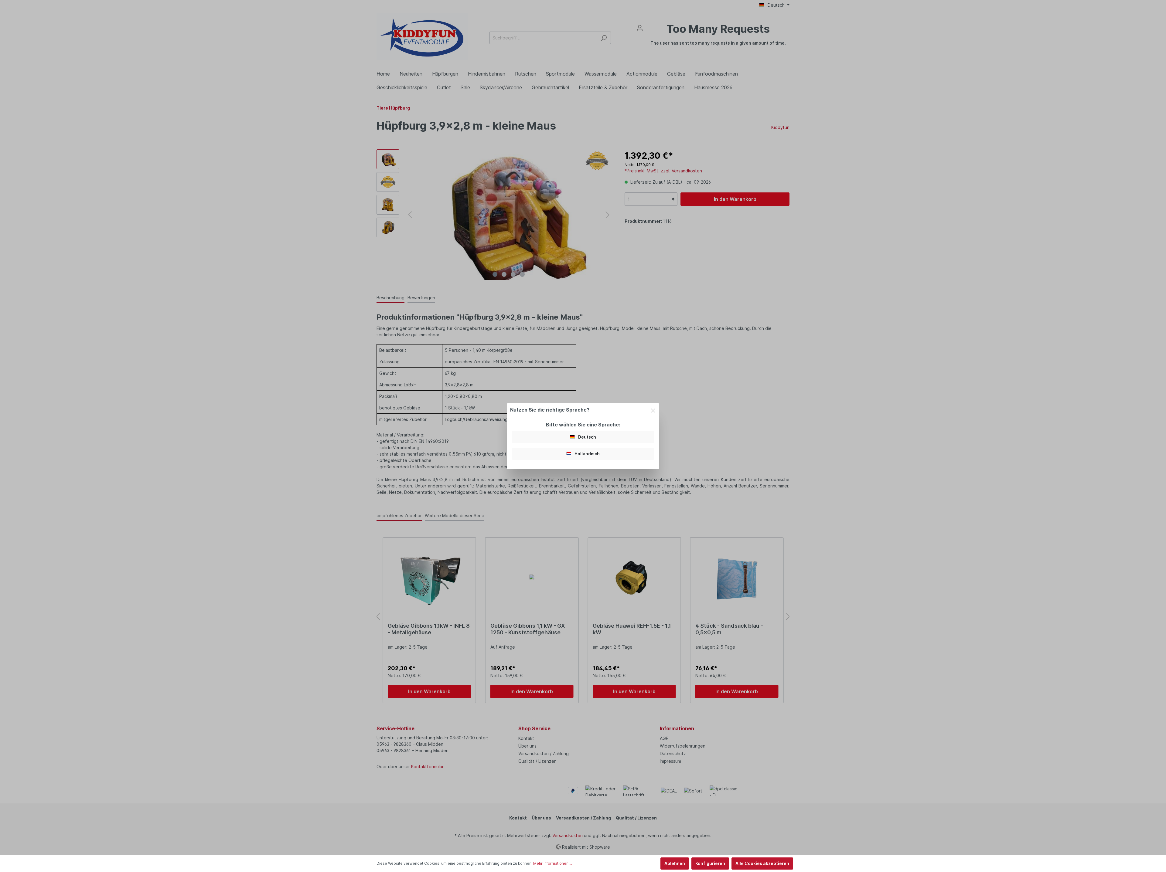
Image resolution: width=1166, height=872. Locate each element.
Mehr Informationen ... (552, 863)
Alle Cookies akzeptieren (762, 863)
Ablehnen (674, 863)
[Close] (653, 409)
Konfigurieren (710, 863)
